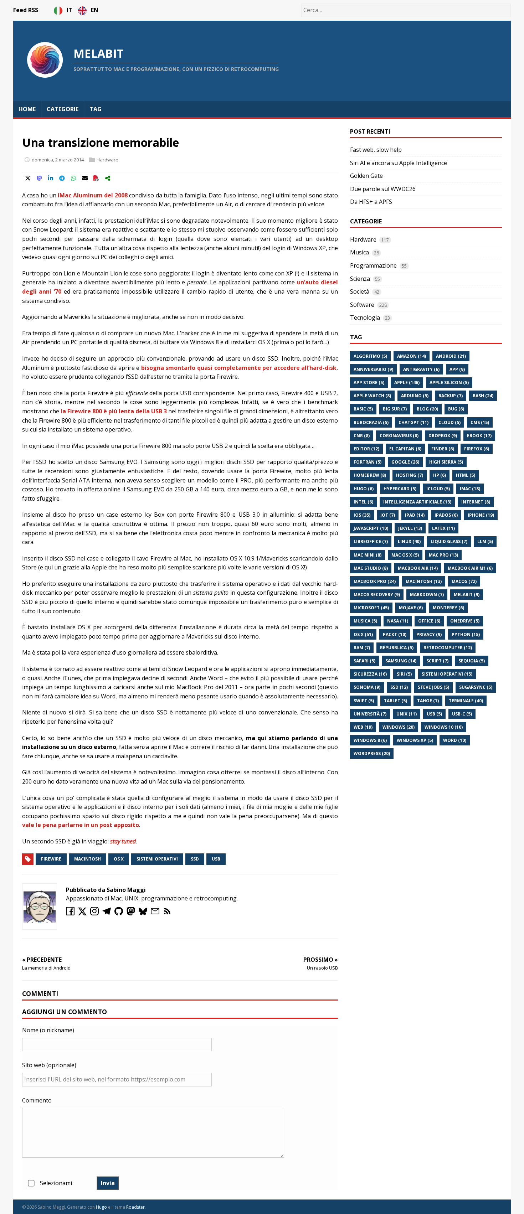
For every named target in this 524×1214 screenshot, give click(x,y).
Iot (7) (387, 515)
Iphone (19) (481, 515)
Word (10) (454, 740)
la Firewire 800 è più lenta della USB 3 (114, 411)
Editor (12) (366, 449)
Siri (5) (404, 674)
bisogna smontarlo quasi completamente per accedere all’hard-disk (239, 368)
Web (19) (363, 727)
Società (359, 291)
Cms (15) (480, 422)
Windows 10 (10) (444, 727)
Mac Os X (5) (405, 555)
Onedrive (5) (464, 621)
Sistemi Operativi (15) (447, 674)
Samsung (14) (400, 661)
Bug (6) (456, 409)
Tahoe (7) (428, 701)
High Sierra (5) (446, 462)
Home (27, 109)
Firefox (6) (476, 449)
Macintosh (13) (424, 581)
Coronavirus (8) (399, 436)
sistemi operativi (157, 859)
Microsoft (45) (371, 608)
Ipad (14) (415, 515)
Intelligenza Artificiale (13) (417, 502)
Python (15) (466, 634)
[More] (107, 178)
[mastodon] (133, 913)
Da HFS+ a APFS (371, 202)
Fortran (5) (367, 462)
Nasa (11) (397, 621)
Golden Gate (366, 176)
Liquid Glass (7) (449, 541)
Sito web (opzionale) (49, 1065)
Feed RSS (25, 10)
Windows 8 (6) (370, 740)
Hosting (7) (409, 475)
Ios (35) (362, 515)
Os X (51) (363, 634)
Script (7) (437, 661)
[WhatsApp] (73, 178)
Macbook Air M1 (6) (470, 568)
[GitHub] (120, 913)
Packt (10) (394, 634)
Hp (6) (439, 475)
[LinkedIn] (50, 178)
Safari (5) (364, 661)
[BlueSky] (145, 913)
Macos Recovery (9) (377, 594)
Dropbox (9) (442, 436)
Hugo (101, 1207)
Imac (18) (470, 489)
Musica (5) (365, 621)
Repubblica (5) (396, 648)
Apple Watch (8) (372, 396)
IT (70, 10)
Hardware (107, 159)
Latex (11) (443, 528)
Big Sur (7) (395, 409)
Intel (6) (363, 502)
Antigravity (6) (421, 369)
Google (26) (405, 462)
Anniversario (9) (373, 369)
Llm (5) (485, 541)
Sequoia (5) (471, 661)
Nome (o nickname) (48, 1030)
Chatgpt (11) (413, 422)
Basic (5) (363, 409)
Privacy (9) (429, 634)
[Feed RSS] (168, 913)
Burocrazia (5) (371, 422)
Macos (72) (464, 581)
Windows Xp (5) (415, 740)
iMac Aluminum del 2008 (92, 195)
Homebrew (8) (370, 475)
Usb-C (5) (462, 714)
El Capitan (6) (405, 449)
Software (362, 305)
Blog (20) (427, 409)
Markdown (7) (427, 594)
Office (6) (429, 621)
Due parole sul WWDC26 (383, 189)
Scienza (360, 279)
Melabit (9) (466, 594)
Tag (95, 109)
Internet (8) (475, 502)
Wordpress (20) (372, 753)
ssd (195, 859)
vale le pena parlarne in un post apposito (80, 825)
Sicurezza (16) (370, 674)
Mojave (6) (411, 608)
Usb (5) (434, 714)
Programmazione (373, 265)
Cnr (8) (362, 436)
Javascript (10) (371, 528)
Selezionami (56, 1183)
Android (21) (451, 356)
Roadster (135, 1207)
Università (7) (370, 714)
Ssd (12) (399, 687)
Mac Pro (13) (443, 555)
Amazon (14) (411, 356)
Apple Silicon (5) (449, 382)
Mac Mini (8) (367, 555)
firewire (51, 859)
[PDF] (96, 178)
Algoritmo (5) (370, 356)
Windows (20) (398, 727)
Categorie (62, 109)
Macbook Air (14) (418, 568)
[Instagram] (96, 913)
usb (216, 859)
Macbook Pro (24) (375, 581)
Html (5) (465, 475)
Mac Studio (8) (371, 568)
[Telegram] (62, 178)
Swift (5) (364, 701)
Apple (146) (407, 382)
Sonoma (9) (367, 687)
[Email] (85, 178)
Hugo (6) (364, 489)
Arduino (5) (414, 396)
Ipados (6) (446, 515)
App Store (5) (369, 382)
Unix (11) (406, 714)
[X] (28, 178)
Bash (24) (483, 396)
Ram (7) (362, 648)
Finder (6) (442, 449)
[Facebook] (72, 913)
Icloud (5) (438, 489)
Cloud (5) (449, 422)
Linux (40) (409, 541)
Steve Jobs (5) (433, 687)
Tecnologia (365, 317)
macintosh (87, 859)
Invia (108, 1183)
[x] (84, 913)
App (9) (457, 369)
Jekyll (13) (410, 528)
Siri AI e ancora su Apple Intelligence (398, 163)
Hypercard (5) (400, 489)
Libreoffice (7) (371, 541)
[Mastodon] (39, 178)
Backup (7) (450, 396)
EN (94, 10)
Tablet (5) (395, 701)
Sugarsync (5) (475, 687)
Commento (37, 1100)
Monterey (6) (448, 608)
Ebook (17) (479, 436)
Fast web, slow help (376, 150)
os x (119, 859)
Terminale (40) (466, 701)
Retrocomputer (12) (447, 648)
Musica (359, 252)
